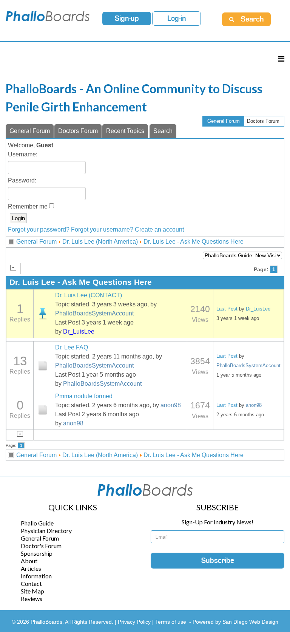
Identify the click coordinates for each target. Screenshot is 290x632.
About (29, 560)
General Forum (223, 121)
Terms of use (170, 622)
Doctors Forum (263, 121)
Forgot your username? (102, 229)
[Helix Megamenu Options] (281, 58)
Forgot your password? (38, 229)
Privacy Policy (135, 622)
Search (163, 131)
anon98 (170, 405)
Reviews (31, 598)
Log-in (176, 18)
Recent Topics (125, 131)
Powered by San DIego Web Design (235, 622)
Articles (31, 568)
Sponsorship (36, 553)
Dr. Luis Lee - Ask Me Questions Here (193, 241)
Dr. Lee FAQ (71, 347)
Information (36, 575)
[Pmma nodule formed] (43, 410)
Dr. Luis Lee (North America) (100, 241)
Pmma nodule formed (84, 396)
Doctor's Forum (41, 545)
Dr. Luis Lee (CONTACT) (88, 295)
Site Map (32, 591)
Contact (31, 583)
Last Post (227, 309)
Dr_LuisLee (78, 331)
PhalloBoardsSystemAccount (94, 313)
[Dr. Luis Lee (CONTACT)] (43, 314)
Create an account (159, 229)
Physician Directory (46, 530)
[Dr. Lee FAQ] (43, 366)
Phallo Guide (37, 523)
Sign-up (127, 18)
